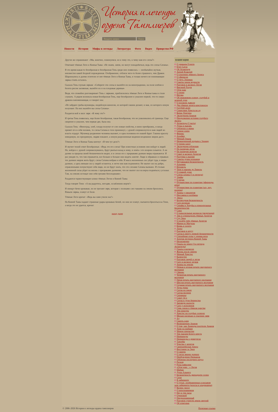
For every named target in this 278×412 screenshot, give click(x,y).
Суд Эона (181, 218)
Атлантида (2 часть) (186, 123)
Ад (178, 318)
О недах (180, 180)
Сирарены (181, 295)
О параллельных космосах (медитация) (195, 213)
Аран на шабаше (185, 329)
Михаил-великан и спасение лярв (193, 316)
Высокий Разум (184, 87)
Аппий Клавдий (184, 72)
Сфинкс (180, 272)
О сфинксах (182, 77)
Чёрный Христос (185, 254)
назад (114, 214)
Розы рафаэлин (184, 365)
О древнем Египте (186, 64)
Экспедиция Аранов (186, 115)
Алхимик (181, 164)
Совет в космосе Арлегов (189, 154)
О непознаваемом (185, 390)
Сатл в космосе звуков (187, 262)
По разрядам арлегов (187, 151)
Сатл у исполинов (185, 305)
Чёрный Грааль (184, 139)
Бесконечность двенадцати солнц (193, 375)
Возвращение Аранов (187, 323)
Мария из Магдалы (186, 223)
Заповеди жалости (185, 303)
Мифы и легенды (103, 48)
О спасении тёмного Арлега (190, 74)
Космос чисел (183, 388)
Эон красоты (183, 311)
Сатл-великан (183, 203)
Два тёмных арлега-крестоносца (192, 105)
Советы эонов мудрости (188, 82)
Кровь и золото (184, 226)
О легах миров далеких (188, 354)
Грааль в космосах (185, 249)
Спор (179, 377)
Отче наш (181, 90)
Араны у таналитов (186, 192)
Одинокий (182, 395)
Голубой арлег (183, 108)
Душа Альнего (184, 372)
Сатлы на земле (184, 290)
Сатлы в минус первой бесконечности (195, 234)
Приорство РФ (164, 48)
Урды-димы (182, 287)
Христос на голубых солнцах (191, 313)
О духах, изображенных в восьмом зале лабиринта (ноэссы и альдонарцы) (193, 384)
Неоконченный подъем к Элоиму (193, 141)
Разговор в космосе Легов (189, 85)
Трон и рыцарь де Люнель (189, 169)
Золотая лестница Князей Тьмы (192, 239)
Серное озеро (183, 131)
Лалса (179, 228)
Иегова (180, 95)
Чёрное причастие (185, 331)
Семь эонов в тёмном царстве (191, 308)
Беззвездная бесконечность (190, 200)
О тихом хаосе (183, 144)
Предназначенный (185, 398)
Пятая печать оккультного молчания (194, 280)
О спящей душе (184, 172)
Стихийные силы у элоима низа (192, 236)
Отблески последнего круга (190, 359)
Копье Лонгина (184, 113)
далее (120, 214)
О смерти (181, 352)
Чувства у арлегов (185, 344)
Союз (179, 210)
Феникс (180, 133)
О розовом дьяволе (186, 103)
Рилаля (180, 362)
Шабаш (180, 370)
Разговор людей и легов (188, 259)
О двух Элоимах (185, 79)
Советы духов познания (188, 159)
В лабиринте (183, 380)
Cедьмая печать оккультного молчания (195, 285)
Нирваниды (182, 336)
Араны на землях (185, 264)
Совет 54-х (182, 298)
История (83, 48)
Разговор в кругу (185, 231)
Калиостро (182, 257)
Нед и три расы (184, 393)
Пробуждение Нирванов (188, 357)
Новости (69, 48)
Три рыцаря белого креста (189, 334)
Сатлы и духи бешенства (189, 300)
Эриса (179, 198)
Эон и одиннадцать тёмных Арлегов (194, 216)
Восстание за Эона (186, 349)
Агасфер (181, 136)
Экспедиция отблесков (188, 146)
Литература (124, 48)
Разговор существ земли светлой (192, 400)
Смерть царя (183, 321)
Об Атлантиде (183, 69)
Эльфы (180, 177)
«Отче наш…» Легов (187, 367)
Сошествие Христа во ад (188, 110)
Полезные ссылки (206, 408)
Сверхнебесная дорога (187, 347)
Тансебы (181, 341)
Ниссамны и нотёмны (187, 195)
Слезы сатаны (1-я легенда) (190, 174)
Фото (138, 48)
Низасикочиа (183, 241)
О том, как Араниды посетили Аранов (195, 326)
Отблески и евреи (185, 128)
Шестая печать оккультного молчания (195, 282)
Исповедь (181, 167)
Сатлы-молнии (184, 293)
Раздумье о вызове (186, 157)
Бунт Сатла (182, 67)
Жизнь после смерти (187, 252)
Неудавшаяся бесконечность (190, 162)
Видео (148, 48)
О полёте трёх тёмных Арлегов (192, 221)
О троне (180, 92)
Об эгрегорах (183, 403)
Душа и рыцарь (184, 126)
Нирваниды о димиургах (189, 339)
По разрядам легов (186, 149)
